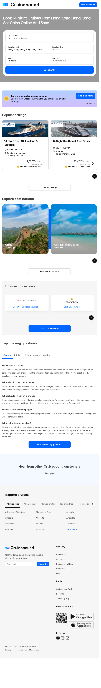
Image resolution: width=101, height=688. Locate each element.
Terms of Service (20, 650)
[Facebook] (58, 637)
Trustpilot (49, 473)
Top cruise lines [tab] (66, 504)
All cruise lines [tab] (30, 504)
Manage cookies (35, 650)
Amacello (9, 518)
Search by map (62, 598)
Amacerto (40, 518)
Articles (59, 559)
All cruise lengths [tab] (48, 504)
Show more (71, 529)
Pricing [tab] (17, 355)
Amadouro (9, 529)
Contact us (60, 569)
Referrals (60, 594)
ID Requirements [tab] (32, 355)
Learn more (89, 103)
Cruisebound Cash (64, 589)
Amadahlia (70, 518)
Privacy (8, 650)
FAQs (58, 573)
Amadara (39, 523)
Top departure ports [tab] (86, 504)
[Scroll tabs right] (93, 504)
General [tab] (7, 355)
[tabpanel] (49, 401)
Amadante (9, 523)
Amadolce (70, 523)
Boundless (60, 554)
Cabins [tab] (46, 355)
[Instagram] (62, 637)
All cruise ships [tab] (13, 504)
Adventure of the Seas (15, 512)
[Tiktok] (67, 637)
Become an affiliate (64, 564)
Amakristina (41, 529)
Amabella (70, 512)
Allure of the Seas (43, 512)
